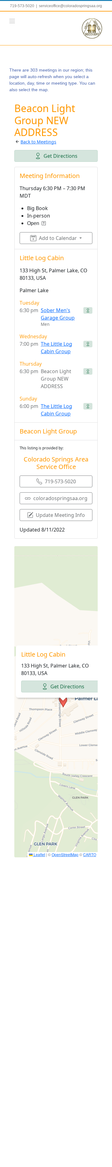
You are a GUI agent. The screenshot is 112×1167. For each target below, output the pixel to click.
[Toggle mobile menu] (12, 21)
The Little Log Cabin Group (56, 347)
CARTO (89, 854)
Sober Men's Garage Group (58, 314)
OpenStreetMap (65, 854)
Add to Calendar (58, 238)
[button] (63, 702)
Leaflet (39, 854)
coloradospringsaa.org (60, 498)
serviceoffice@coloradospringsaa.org (70, 6)
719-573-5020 (60, 481)
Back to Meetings (38, 142)
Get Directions (60, 155)
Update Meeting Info (60, 515)
